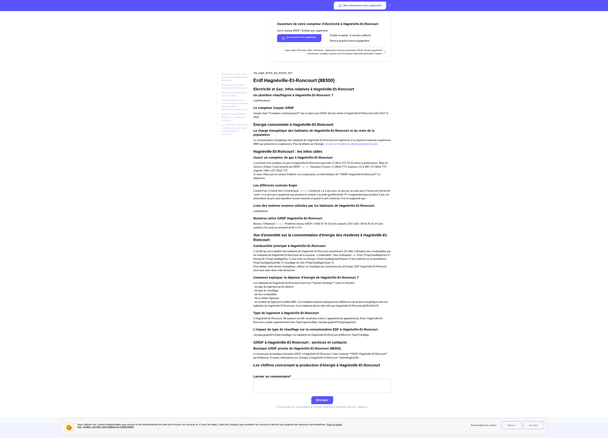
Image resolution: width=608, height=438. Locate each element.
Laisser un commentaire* (272, 376)
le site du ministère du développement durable (352, 144)
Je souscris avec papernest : (301, 38)
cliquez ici (362, 407)
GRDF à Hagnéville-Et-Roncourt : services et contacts (234, 117)
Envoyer (322, 400)
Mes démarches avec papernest (362, 5)
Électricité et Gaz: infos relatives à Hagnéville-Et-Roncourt (235, 77)
